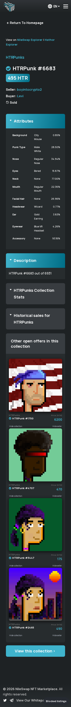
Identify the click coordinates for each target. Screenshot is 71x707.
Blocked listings (56, 701)
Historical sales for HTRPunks (32, 319)
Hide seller (57, 426)
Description (25, 260)
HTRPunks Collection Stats (34, 294)
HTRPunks (15, 57)
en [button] (55, 6)
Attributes (23, 121)
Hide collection (15, 426)
